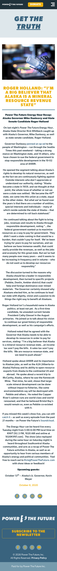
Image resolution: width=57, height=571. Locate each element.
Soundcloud (47, 421)
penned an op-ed (36, 144)
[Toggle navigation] (53, 5)
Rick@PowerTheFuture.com (39, 460)
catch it (6, 417)
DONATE (35, 4)
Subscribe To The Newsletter (28, 533)
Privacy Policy (39, 558)
